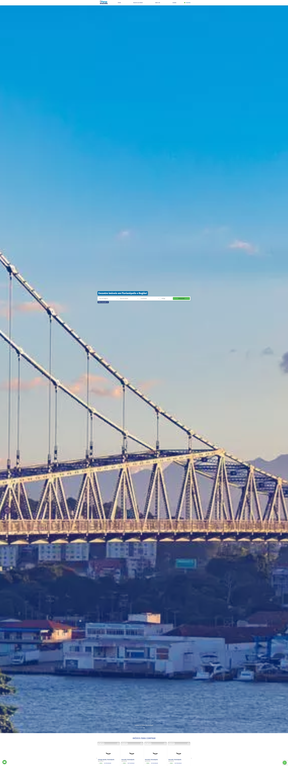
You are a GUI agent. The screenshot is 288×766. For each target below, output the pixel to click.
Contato (174, 2)
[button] (97, 758)
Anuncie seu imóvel (138, 2)
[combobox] (108, 298)
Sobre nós (157, 2)
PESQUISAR (181, 298)
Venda (119, 2)
